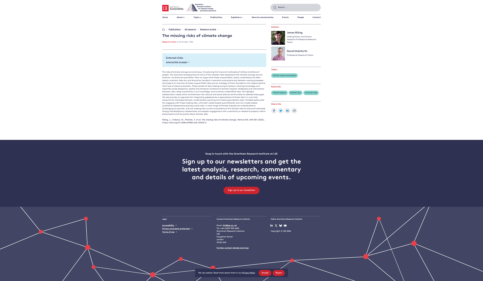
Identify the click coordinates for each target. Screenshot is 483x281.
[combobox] (295, 7)
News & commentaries (262, 17)
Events (285, 17)
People (300, 17)
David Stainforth (297, 51)
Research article (208, 30)
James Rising (295, 33)
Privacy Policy (248, 273)
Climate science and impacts (284, 75)
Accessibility (168, 226)
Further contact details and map (233, 248)
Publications (216, 17)
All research (190, 30)
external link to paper (176, 62)
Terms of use (168, 232)
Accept (266, 274)
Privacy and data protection (176, 229)
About (180, 17)
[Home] (163, 30)
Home (165, 17)
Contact (317, 17)
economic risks (311, 92)
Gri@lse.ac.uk (230, 226)
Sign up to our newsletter (241, 190)
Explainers (236, 17)
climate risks (295, 92)
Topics (196, 17)
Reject (280, 274)
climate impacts (279, 92)
